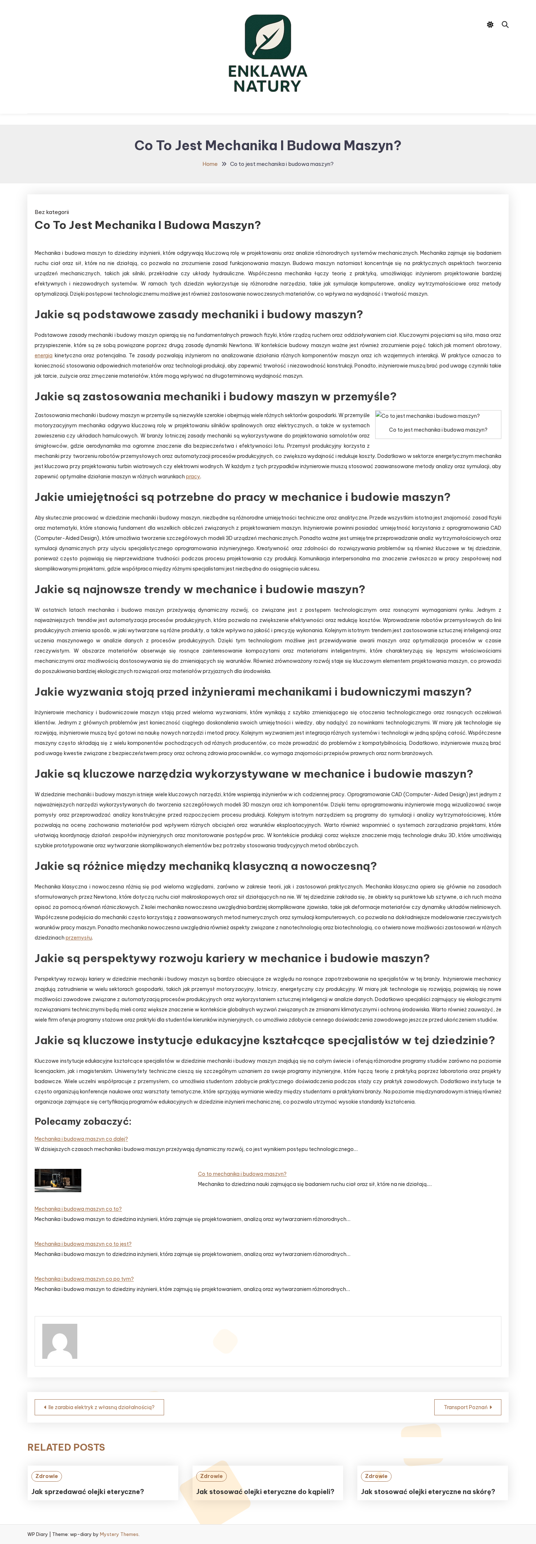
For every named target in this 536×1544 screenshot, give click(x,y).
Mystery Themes (119, 1534)
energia (44, 355)
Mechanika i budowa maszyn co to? (78, 1209)
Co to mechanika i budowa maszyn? (242, 1174)
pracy (193, 476)
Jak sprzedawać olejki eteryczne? (87, 1491)
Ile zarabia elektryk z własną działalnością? (101, 1407)
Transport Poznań (466, 1407)
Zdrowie (46, 1476)
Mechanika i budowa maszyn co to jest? (83, 1244)
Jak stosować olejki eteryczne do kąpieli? (265, 1491)
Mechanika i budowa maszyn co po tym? (84, 1279)
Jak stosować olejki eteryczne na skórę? (428, 1491)
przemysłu (79, 937)
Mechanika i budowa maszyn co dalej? (81, 1139)
